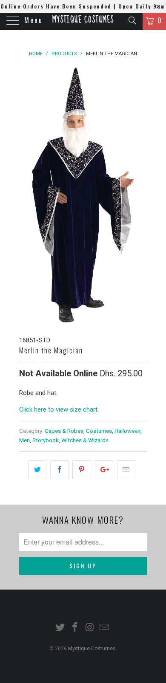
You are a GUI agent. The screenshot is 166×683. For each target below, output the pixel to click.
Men (24, 440)
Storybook (45, 440)
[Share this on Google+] (104, 469)
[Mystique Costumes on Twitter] (60, 628)
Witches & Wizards (85, 440)
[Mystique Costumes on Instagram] (90, 628)
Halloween (127, 430)
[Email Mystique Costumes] (104, 628)
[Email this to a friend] (126, 469)
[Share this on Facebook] (59, 469)
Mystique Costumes (83, 20)
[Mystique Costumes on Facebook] (75, 628)
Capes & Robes (64, 430)
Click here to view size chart (58, 409)
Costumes (99, 430)
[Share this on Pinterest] (81, 469)
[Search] (131, 20)
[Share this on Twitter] (37, 469)
